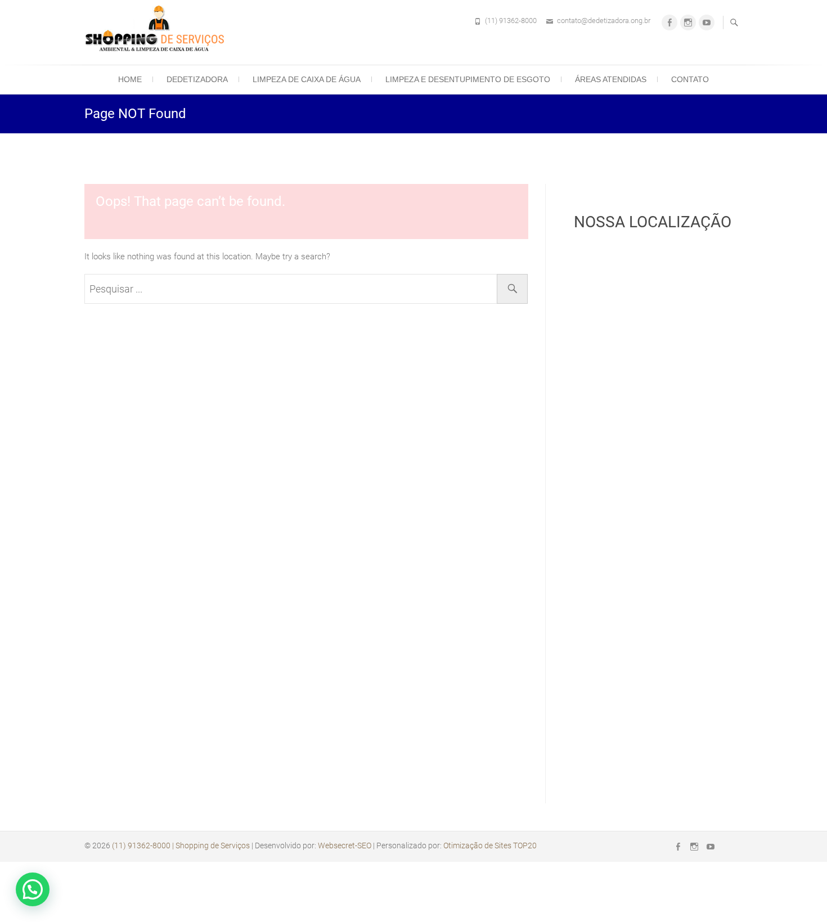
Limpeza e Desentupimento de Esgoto (467, 79)
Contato (690, 79)
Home (130, 79)
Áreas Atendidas (610, 79)
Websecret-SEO (344, 845)
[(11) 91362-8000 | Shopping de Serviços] (157, 31)
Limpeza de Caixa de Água (307, 79)
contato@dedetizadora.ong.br (603, 20)
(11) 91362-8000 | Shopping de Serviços (181, 845)
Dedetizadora (197, 79)
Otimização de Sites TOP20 (490, 845)
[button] (33, 889)
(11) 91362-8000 (511, 20)
